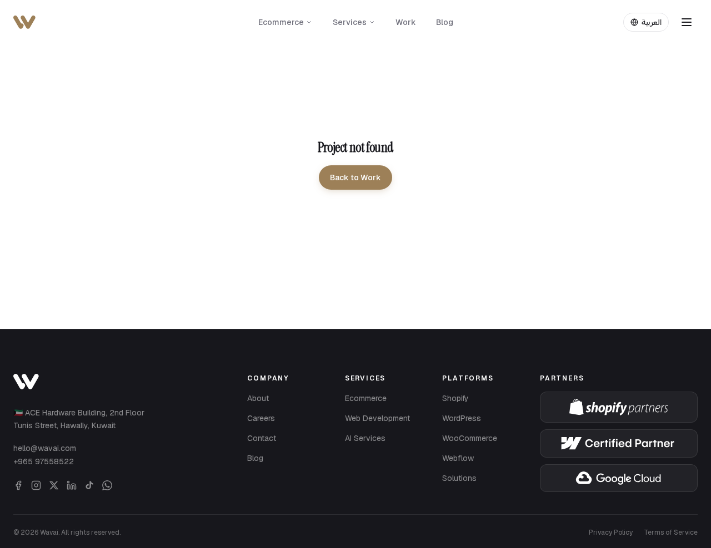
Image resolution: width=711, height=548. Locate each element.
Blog (444, 22)
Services (350, 22)
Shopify (455, 398)
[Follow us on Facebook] (18, 485)
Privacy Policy (611, 532)
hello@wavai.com (44, 448)
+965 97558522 (43, 461)
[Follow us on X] (54, 485)
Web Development (377, 418)
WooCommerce (469, 438)
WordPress (461, 418)
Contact (261, 438)
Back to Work (355, 177)
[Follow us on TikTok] (89, 485)
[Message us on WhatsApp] (107, 485)
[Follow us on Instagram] (36, 485)
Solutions (459, 478)
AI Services (365, 438)
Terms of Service (671, 532)
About (258, 398)
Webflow (458, 458)
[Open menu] (686, 22)
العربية (652, 22)
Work (405, 22)
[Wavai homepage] (26, 381)
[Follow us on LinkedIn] (72, 485)
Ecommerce (281, 22)
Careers (261, 418)
